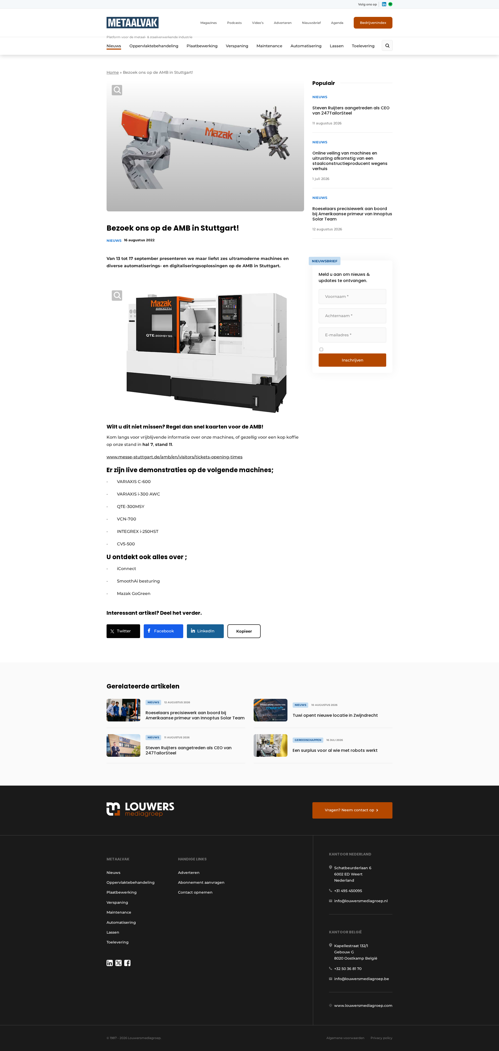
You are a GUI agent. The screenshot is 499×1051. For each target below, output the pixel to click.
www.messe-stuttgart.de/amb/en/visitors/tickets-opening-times (174, 456)
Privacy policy (381, 1038)
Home (113, 72)
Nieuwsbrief (311, 23)
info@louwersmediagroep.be (361, 978)
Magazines (208, 23)
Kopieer (244, 631)
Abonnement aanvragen (201, 882)
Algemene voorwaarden (345, 1038)
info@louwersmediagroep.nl (361, 901)
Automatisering (306, 45)
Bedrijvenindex (373, 23)
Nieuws (114, 45)
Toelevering (363, 45)
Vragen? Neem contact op (349, 810)
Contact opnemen (195, 892)
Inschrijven (352, 360)
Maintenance (269, 45)
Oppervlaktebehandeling (153, 45)
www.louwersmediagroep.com (363, 1005)
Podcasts (234, 23)
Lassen (337, 45)
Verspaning (237, 45)
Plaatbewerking (202, 45)
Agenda (337, 23)
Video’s (258, 23)
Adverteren (283, 23)
